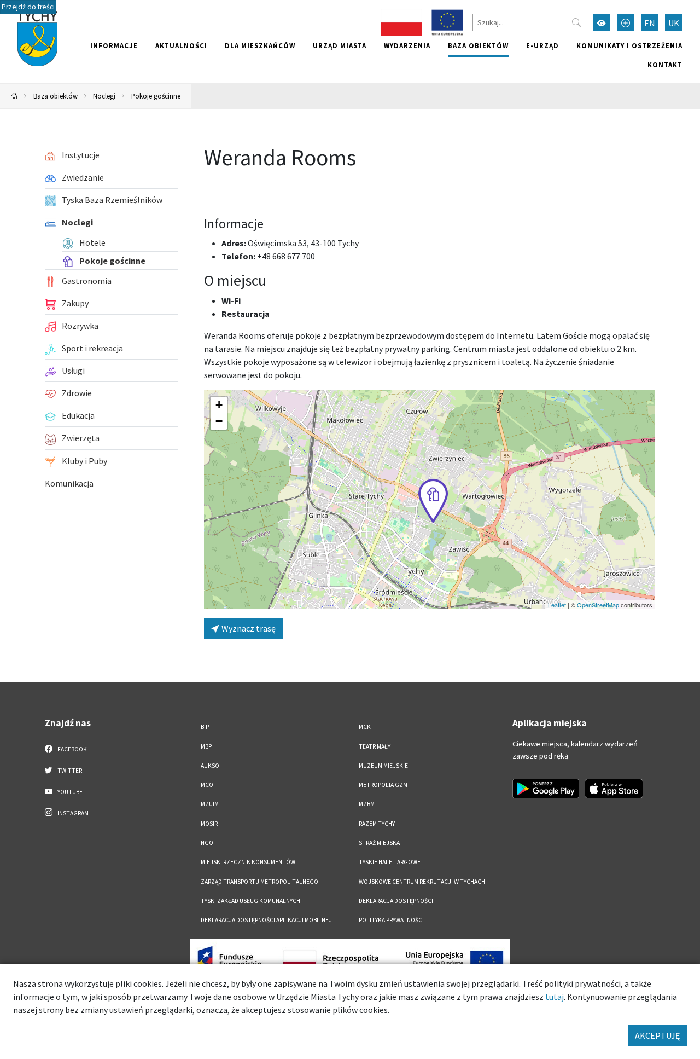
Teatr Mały (374, 746)
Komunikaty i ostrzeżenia (629, 45)
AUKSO (210, 765)
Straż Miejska (379, 843)
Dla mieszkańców (260, 45)
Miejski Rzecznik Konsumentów (248, 862)
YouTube (69, 792)
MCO (207, 785)
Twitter (69, 770)
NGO (207, 843)
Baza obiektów (478, 45)
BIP (205, 727)
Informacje (114, 45)
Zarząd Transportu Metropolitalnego (259, 882)
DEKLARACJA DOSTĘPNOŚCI (396, 901)
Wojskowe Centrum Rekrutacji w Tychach (422, 882)
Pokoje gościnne (155, 95)
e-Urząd (542, 45)
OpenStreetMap (598, 604)
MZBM (367, 804)
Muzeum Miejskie (383, 765)
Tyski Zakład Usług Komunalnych (250, 901)
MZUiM (210, 804)
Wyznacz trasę (248, 628)
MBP (206, 746)
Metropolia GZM (383, 785)
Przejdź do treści (28, 6)
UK (673, 23)
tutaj (554, 996)
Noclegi (104, 95)
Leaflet (557, 604)
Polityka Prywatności (391, 920)
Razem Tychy (377, 823)
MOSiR (209, 823)
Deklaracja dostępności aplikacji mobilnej (266, 920)
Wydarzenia (407, 45)
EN (649, 23)
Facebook (71, 749)
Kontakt (665, 64)
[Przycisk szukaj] (576, 22)
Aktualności (181, 45)
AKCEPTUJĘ (657, 1035)
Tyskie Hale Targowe (390, 862)
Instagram (72, 813)
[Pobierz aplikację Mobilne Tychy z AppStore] (614, 788)
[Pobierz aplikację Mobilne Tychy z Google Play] (545, 788)
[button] (433, 501)
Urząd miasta (339, 45)
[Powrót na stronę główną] (14, 96)
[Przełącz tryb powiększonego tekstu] (625, 22)
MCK (365, 727)
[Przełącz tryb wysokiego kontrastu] (601, 22)
